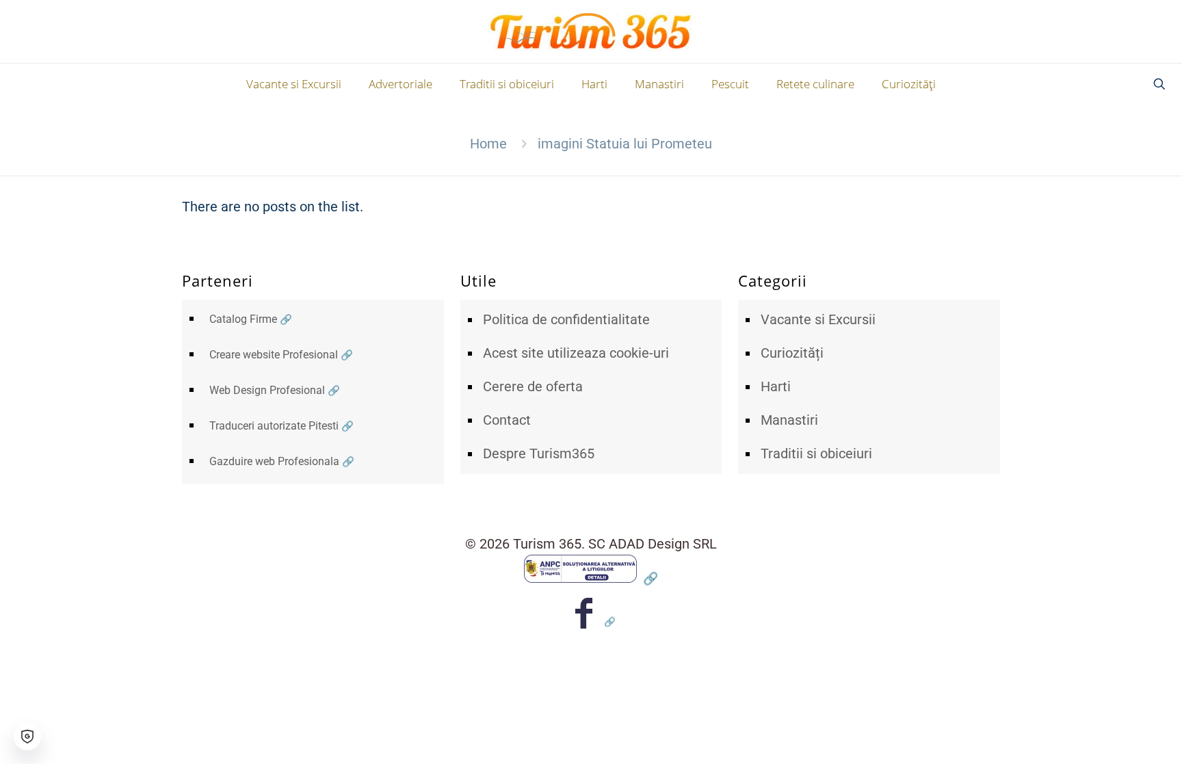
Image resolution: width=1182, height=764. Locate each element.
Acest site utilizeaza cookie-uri (576, 353)
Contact (507, 420)
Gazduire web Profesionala (274, 461)
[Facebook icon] (591, 622)
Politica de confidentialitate (566, 319)
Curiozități (792, 353)
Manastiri (789, 420)
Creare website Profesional (273, 354)
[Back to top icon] (1116, 736)
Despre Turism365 (538, 453)
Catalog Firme (243, 319)
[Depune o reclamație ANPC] (591, 578)
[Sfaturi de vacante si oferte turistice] (591, 31)
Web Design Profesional (267, 390)
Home (488, 143)
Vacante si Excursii (818, 319)
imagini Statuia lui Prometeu (625, 143)
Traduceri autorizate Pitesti (274, 425)
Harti (776, 386)
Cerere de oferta (533, 386)
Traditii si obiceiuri (816, 453)
